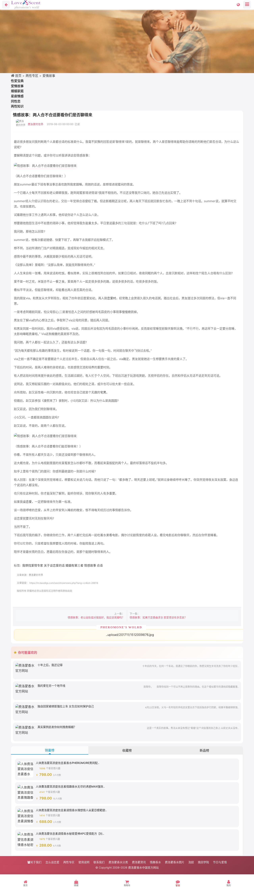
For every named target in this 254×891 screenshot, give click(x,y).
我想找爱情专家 (32, 565)
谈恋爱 (27, 502)
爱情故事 (48, 76)
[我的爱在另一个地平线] (25, 688)
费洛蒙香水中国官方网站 (143, 867)
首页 (18, 76)
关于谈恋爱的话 (54, 565)
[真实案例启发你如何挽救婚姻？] (25, 730)
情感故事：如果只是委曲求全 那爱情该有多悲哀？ (158, 617)
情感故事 (90, 565)
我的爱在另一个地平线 (51, 685)
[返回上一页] (6, 5)
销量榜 (49, 750)
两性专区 (32, 76)
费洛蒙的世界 (35, 124)
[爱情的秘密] (127, 41)
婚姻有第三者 (74, 565)
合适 (100, 565)
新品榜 (204, 750)
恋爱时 (111, 298)
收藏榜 (127, 750)
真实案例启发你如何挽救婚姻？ (57, 727)
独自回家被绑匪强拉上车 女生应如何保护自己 (66, 706)
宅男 (103, 392)
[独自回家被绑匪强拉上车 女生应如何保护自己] (25, 709)
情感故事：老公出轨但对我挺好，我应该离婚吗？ (96, 617)
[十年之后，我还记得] (25, 668)
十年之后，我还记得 (50, 665)
